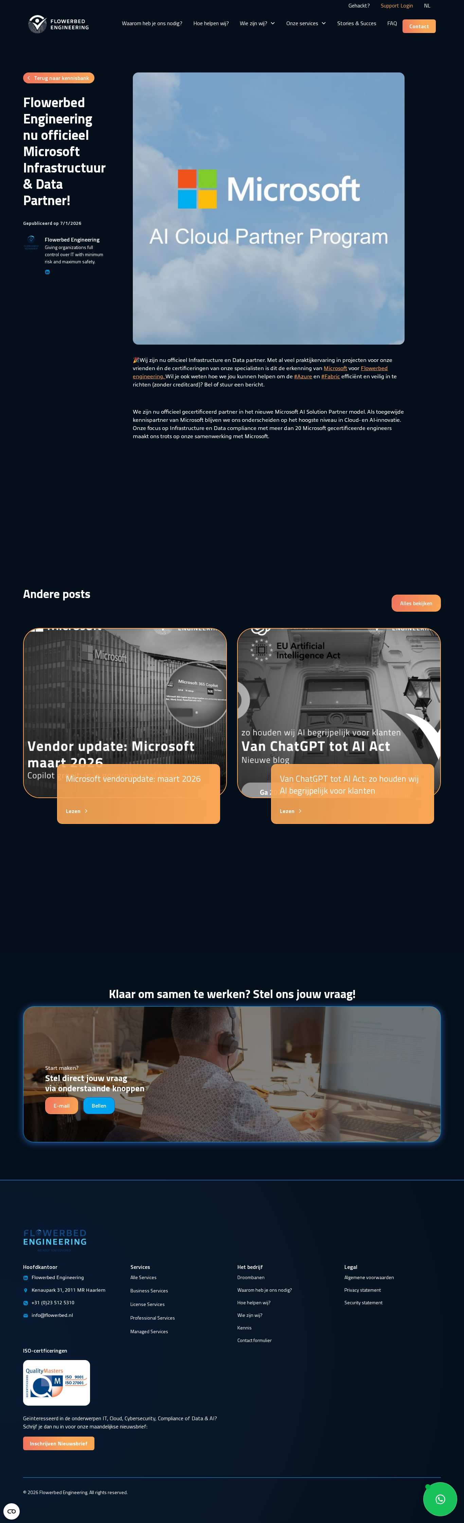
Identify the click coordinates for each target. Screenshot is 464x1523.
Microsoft (335, 367)
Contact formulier (254, 1340)
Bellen (99, 1106)
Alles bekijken (416, 603)
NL (427, 5)
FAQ (392, 23)
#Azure (303, 376)
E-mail (62, 1106)
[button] (257, 23)
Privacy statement (362, 1289)
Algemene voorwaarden (369, 1277)
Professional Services (152, 1317)
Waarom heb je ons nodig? (152, 23)
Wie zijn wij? (250, 1315)
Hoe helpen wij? (211, 23)
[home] (58, 17)
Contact (419, 26)
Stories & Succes (356, 23)
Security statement (363, 1302)
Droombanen (251, 1277)
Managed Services (149, 1331)
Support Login (397, 5)
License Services (147, 1304)
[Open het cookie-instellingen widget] (11, 1511)
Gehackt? (359, 5)
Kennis (244, 1327)
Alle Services (143, 1277)
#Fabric (330, 376)
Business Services (149, 1290)
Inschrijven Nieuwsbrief (59, 1443)
